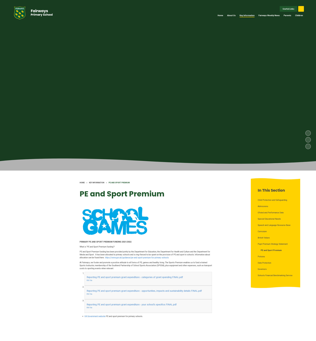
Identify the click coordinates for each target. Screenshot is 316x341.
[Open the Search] (301, 9)
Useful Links (288, 9)
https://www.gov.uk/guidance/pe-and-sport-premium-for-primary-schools (137, 257)
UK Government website (95, 316)
